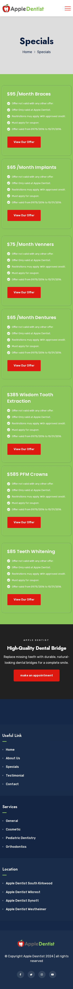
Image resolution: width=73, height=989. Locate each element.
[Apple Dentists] (23, 8)
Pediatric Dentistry (21, 838)
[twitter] (31, 974)
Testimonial (15, 775)
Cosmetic (13, 829)
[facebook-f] (20, 974)
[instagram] (42, 974)
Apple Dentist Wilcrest (23, 892)
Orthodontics (16, 847)
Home (10, 749)
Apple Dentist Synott (22, 900)
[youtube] (52, 974)
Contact (12, 784)
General (12, 821)
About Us (13, 758)
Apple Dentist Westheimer (26, 909)
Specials (12, 767)
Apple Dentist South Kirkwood (29, 883)
